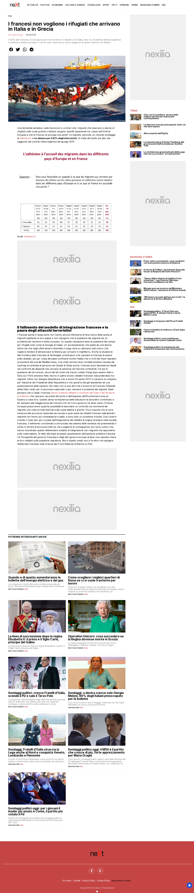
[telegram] (31, 51)
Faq (163, 5)
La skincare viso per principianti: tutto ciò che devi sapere (165, 125)
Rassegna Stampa (149, 5)
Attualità (32, 5)
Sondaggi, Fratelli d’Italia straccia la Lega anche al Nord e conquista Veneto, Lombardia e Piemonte (36, 752)
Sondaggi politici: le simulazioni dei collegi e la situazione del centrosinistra (164, 348)
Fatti (114, 5)
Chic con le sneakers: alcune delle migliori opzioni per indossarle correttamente (161, 116)
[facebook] (11, 51)
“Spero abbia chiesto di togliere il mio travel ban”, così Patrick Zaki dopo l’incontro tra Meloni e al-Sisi (163, 280)
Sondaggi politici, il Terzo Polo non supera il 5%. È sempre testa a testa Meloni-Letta (162, 313)
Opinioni (124, 5)
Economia (57, 5)
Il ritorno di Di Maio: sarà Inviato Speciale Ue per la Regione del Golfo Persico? (164, 270)
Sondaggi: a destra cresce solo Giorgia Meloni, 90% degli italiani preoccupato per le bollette (96, 695)
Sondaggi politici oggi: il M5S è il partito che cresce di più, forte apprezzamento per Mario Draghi (96, 752)
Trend (134, 5)
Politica (45, 5)
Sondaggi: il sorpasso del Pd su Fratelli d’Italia (163, 322)
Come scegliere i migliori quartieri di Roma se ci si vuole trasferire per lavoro (94, 580)
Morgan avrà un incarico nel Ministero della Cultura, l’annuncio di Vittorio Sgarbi (165, 289)
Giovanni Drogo (15, 35)
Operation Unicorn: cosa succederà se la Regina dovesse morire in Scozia (96, 638)
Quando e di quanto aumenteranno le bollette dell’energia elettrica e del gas (35, 579)
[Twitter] (98, 869)
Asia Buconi (73, 708)
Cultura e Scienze (75, 5)
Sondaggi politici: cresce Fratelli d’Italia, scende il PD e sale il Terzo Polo (36, 694)
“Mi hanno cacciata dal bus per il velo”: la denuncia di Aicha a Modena (164, 298)
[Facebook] (90, 869)
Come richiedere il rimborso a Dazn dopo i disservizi (164, 330)
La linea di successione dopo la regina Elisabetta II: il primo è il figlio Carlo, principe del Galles (35, 639)
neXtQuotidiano (16, 589)
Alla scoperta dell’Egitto (156, 133)
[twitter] (18, 51)
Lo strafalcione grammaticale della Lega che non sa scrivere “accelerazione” (164, 153)
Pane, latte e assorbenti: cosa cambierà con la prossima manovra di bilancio (164, 262)
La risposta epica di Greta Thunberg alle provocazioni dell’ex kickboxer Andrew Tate (164, 144)
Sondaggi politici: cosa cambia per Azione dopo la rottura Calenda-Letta (163, 339)
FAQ (10, 16)
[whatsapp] (25, 51)
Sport (106, 5)
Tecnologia (93, 5)
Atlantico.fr (26, 138)
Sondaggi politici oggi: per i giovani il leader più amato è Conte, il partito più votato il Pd (35, 811)
